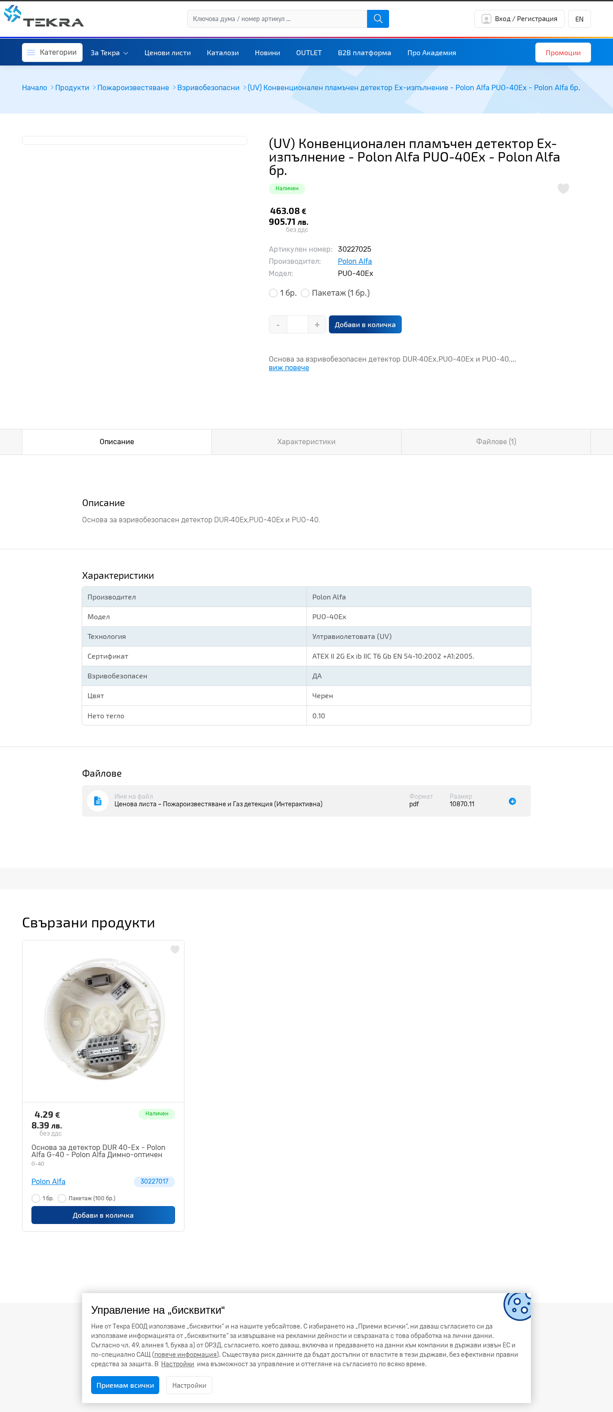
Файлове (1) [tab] (496, 441)
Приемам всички (125, 1385)
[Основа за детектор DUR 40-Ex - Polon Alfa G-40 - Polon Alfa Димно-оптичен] (103, 1021)
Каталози (223, 52)
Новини (267, 52)
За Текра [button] (106, 52)
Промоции (563, 52)
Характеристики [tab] (306, 441)
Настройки (189, 1385)
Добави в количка (365, 324)
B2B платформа (364, 52)
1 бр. (288, 293)
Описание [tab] (117, 441)
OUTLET (309, 52)
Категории (58, 52)
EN (579, 19)
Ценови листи (167, 52)
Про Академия (431, 52)
